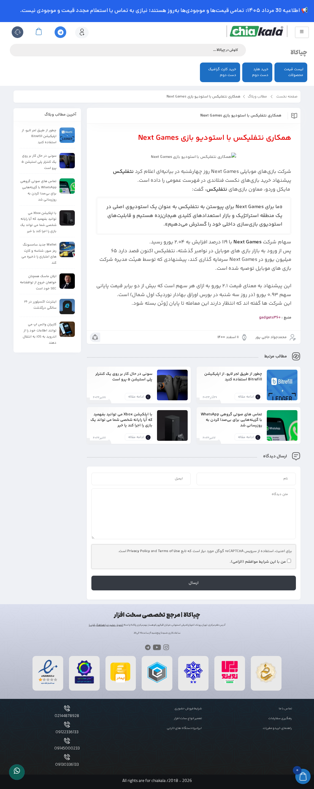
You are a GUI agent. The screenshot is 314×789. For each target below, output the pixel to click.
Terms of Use (169, 551)
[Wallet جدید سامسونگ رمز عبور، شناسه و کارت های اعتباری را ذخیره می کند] (67, 249)
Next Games (247, 242)
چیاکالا (298, 52)
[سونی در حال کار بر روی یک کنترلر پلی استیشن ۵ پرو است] (172, 390)
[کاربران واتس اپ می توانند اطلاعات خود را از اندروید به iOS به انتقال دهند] (67, 329)
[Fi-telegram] (147, 647)
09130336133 (67, 764)
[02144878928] (67, 708)
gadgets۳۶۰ (270, 317)
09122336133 (67, 732)
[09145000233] (67, 741)
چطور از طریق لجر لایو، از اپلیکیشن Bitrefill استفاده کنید (233, 376)
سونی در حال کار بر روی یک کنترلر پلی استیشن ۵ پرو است (123, 376)
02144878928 (67, 716)
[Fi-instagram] (166, 647)
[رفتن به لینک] (229, 683)
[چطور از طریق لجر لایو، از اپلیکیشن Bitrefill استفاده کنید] (282, 390)
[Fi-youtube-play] (157, 647)
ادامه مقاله (246, 396)
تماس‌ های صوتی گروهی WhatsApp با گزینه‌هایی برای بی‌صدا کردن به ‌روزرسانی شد (231, 419)
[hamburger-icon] (302, 32)
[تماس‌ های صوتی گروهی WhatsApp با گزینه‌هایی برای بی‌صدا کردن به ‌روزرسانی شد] (282, 430)
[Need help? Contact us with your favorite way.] (17, 772)
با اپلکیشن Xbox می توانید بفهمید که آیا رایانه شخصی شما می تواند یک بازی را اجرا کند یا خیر (121, 419)
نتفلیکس (123, 172)
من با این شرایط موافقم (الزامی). (258, 562)
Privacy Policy (138, 551)
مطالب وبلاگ (257, 97)
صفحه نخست (286, 97)
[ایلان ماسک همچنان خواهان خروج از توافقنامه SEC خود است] (67, 281)
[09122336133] (67, 724)
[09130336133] (67, 757)
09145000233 (67, 748)
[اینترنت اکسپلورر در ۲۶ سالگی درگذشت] (67, 306)
